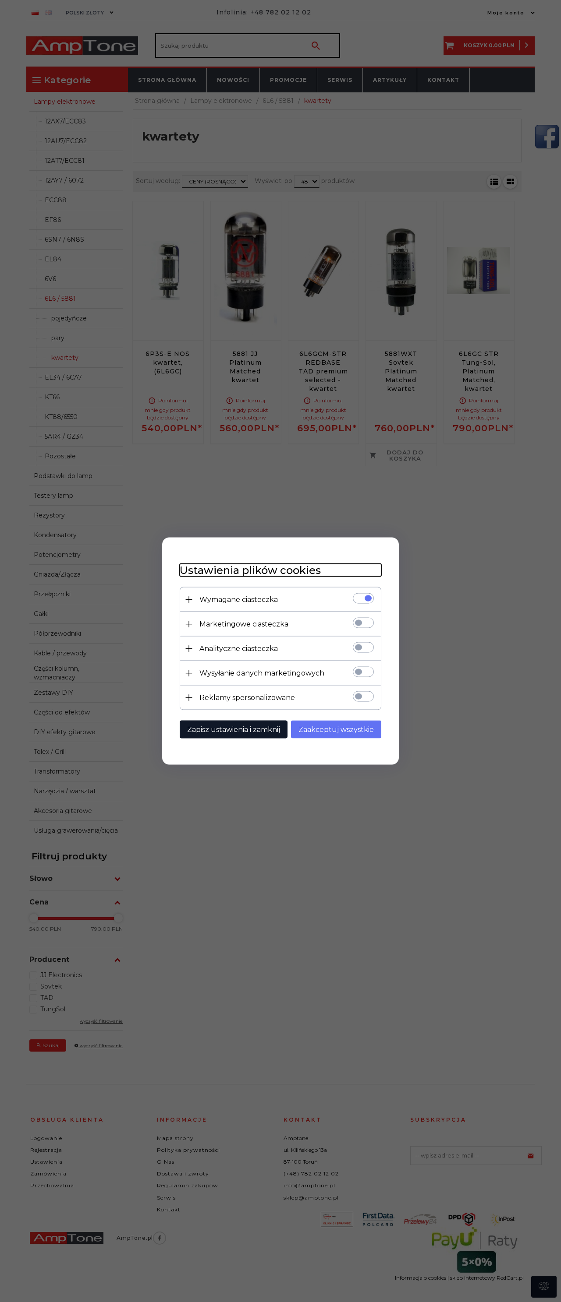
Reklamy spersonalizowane (247, 697)
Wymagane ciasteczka (238, 599)
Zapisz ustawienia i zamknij (233, 729)
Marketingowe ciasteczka (243, 624)
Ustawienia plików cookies (250, 570)
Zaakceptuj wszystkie (336, 729)
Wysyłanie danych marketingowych (261, 673)
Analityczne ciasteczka (238, 648)
